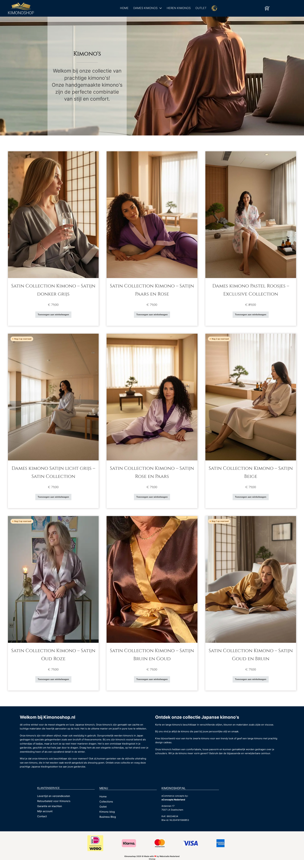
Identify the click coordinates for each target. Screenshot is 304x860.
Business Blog (107, 816)
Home (124, 8)
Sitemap (152, 859)
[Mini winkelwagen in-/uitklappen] (267, 8)
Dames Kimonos (145, 8)
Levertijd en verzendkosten (53, 796)
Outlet (200, 8)
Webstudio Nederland (169, 856)
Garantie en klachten (49, 806)
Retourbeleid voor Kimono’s (53, 801)
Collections (106, 801)
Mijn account (45, 811)
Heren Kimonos (179, 8)
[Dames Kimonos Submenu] (160, 8)
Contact (42, 816)
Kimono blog (107, 811)
